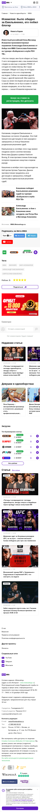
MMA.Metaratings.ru (18, 224)
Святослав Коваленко (12, 274)
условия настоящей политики (22, 800)
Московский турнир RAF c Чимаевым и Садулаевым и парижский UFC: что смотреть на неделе (18, 574)
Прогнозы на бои (11, 7)
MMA (4, 265)
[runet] (4, 767)
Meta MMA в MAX (29, 7)
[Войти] (34, 2)
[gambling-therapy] (24, 781)
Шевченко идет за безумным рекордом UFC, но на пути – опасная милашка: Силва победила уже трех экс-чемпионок (19, 538)
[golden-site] (21, 767)
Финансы (5, 648)
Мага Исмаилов (26, 265)
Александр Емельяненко (13, 269)
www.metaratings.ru (27, 683)
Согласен (20, 808)
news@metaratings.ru (16, 721)
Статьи (6, 469)
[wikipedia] (9, 774)
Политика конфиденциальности (13, 638)
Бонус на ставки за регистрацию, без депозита (20, 99)
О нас (4, 628)
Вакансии (5, 632)
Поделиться (18, 287)
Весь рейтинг (12, 463)
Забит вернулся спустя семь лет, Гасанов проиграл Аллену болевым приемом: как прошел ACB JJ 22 (19, 610)
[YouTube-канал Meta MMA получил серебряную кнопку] (11, 767)
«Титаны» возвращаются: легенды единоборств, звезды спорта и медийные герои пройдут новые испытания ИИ (13, 370)
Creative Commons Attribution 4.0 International (18, 741)
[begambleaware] (10, 781)
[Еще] (37, 2)
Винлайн (13, 265)
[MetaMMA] (7, 675)
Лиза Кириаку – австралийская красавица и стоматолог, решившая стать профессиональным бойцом (13, 408)
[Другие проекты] (7, 2)
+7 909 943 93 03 (14, 724)
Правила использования (10, 635)
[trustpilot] (23, 774)
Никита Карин (17, 31)
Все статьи (16, 470)
